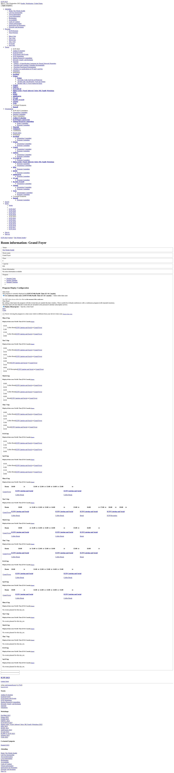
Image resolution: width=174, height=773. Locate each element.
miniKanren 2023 (6, 730)
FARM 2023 (5, 719)
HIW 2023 (4, 726)
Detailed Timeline (12, 282)
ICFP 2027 (12, 209)
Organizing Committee (20, 112)
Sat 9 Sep (12, 45)
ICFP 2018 (12, 225)
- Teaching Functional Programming (24, 67)
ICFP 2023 (4, 238)
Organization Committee (25, 193)
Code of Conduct (14, 22)
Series (11, 205)
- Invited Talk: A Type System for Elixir (29, 83)
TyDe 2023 (4, 737)
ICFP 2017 (12, 227)
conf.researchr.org (10, 685)
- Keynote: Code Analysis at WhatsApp (29, 80)
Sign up (7, 234)
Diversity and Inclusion (16, 27)
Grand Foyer (38, 327)
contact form (5, 681)
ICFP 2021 (12, 220)
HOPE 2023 (5, 728)
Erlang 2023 (5, 717)
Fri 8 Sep (12, 43)
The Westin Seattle (20, 238)
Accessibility (13, 20)
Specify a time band (27, 307)
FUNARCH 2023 (6, 723)
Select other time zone (61, 295)
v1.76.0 (19, 685)
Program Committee (23, 125)
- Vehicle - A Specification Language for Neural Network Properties (34, 63)
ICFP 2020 (12, 222)
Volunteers (16, 71)
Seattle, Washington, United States (32, 3)
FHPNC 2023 (5, 721)
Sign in (7, 232)
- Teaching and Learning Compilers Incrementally (29, 65)
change (32, 321)
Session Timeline (11, 280)
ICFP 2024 (12, 214)
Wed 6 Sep (12, 40)
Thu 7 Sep (12, 42)
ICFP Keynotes (18, 52)
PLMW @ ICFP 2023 (8, 733)
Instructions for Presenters (17, 25)
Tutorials (15, 62)
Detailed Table (11, 278)
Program (7, 29)
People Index (17, 133)
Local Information (14, 16)
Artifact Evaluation (19, 51)
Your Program (13, 32)
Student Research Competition (22, 58)
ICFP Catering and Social (24, 327)
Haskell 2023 (5, 745)
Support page (4, 687)
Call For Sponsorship (15, 13)
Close (4, 310)
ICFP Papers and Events (20, 54)
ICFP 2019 (12, 223)
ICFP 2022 (12, 218)
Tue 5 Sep (12, 38)
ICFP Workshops (18, 56)
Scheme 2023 (5, 735)
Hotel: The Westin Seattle (17, 11)
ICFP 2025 (12, 213)
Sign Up (3, 771)
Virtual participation (15, 23)
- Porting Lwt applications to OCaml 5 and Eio (28, 69)
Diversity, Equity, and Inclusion (23, 60)
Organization (9, 109)
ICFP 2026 (12, 211)
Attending (8, 9)
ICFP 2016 (12, 229)
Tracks (7, 47)
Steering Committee (19, 114)
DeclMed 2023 (5, 715)
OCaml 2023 (5, 732)
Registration (13, 18)
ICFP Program (13, 31)
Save (4, 308)
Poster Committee (22, 123)
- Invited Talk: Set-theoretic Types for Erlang (31, 81)
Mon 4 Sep (12, 36)
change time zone (67, 314)
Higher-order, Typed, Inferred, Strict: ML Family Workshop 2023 (21, 724)
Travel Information (15, 14)
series (10, 238)
